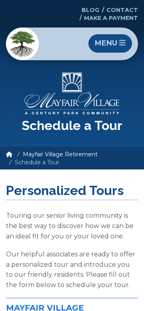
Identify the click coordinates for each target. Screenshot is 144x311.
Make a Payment (111, 18)
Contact (122, 10)
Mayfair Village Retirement (60, 154)
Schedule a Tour (37, 162)
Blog (90, 10)
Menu (107, 43)
